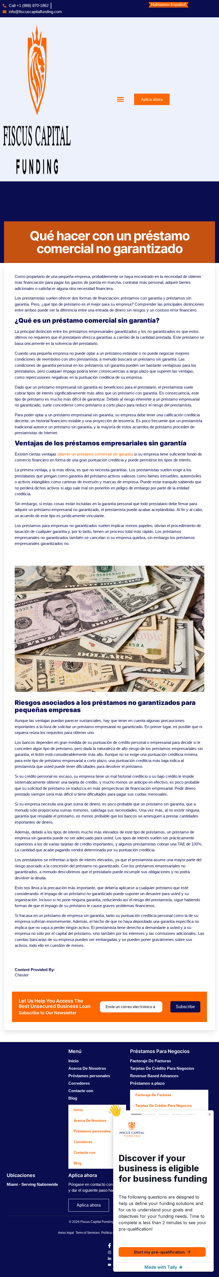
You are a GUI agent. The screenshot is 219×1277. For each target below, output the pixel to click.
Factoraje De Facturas (150, 1061)
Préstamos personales (89, 1076)
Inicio (73, 1061)
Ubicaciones (21, 1175)
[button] (120, 99)
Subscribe (185, 1006)
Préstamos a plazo (147, 1083)
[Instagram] (109, 1253)
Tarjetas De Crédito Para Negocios (162, 1068)
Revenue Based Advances (154, 1076)
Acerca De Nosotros (87, 1068)
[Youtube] (109, 1265)
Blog (72, 1098)
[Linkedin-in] (109, 1258)
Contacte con (80, 1090)
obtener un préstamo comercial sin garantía (95, 454)
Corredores (79, 1083)
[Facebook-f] (109, 1246)
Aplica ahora (82, 1175)
